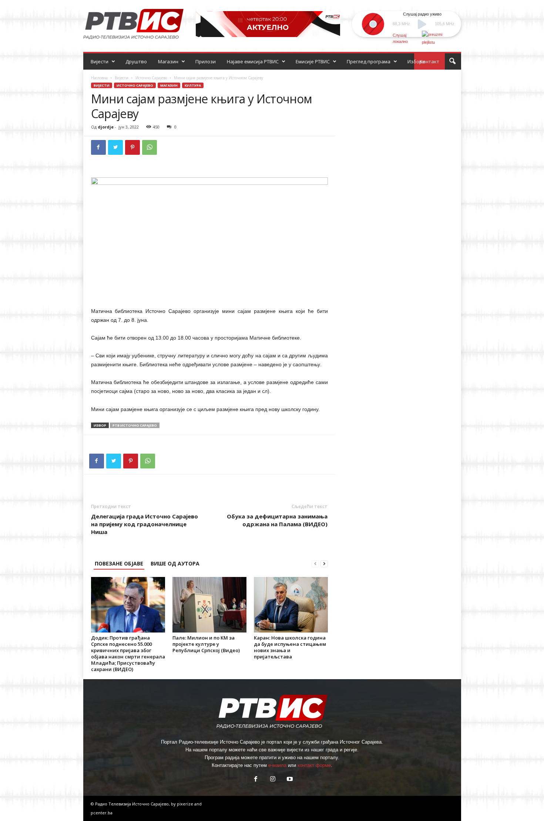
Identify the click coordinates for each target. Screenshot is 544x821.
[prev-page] (315, 563)
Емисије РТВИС (313, 61)
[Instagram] (272, 779)
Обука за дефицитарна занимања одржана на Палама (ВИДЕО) (277, 520)
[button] (452, 61)
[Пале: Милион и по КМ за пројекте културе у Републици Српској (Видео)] (209, 605)
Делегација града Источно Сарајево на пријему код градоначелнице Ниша (144, 524)
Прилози (205, 61)
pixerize (185, 804)
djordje (106, 127)
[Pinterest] (132, 147)
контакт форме (314, 765)
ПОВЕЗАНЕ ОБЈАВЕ (119, 563)
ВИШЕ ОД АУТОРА (175, 563)
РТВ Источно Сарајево (135, 425)
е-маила (277, 765)
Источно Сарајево (151, 77)
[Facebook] (98, 147)
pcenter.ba (102, 812)
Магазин (168, 61)
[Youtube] (289, 779)
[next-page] (324, 563)
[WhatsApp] (149, 147)
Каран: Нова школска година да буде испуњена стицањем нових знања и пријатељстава (290, 647)
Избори (416, 61)
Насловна (99, 77)
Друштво (136, 61)
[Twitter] (115, 147)
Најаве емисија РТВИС (253, 61)
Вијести (99, 61)
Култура (193, 85)
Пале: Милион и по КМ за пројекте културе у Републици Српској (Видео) (206, 644)
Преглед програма (368, 61)
